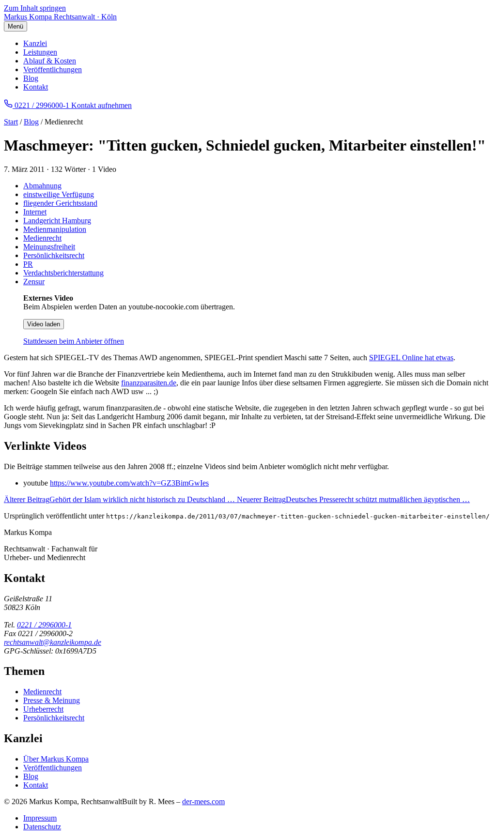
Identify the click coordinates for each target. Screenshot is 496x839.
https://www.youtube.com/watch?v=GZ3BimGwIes (129, 483)
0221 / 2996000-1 (44, 625)
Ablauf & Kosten (49, 61)
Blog (30, 78)
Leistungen (40, 52)
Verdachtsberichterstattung (63, 273)
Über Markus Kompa (56, 759)
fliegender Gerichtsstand (60, 203)
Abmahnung (42, 186)
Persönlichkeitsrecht (53, 255)
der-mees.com (203, 801)
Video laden (43, 324)
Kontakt (35, 87)
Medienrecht (42, 238)
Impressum (40, 818)
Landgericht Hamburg (57, 220)
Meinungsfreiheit (49, 247)
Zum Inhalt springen (35, 8)
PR (28, 264)
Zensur (34, 281)
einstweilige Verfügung (58, 194)
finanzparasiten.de (148, 383)
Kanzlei (35, 43)
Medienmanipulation (54, 229)
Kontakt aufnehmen (101, 105)
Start (11, 122)
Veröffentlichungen (52, 69)
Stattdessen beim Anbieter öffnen (73, 341)
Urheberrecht (43, 709)
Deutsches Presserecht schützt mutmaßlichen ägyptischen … (353, 499)
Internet (34, 212)
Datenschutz (42, 827)
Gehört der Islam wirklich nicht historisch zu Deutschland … (120, 499)
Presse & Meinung (51, 700)
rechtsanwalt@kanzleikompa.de (52, 642)
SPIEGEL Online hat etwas (411, 357)
